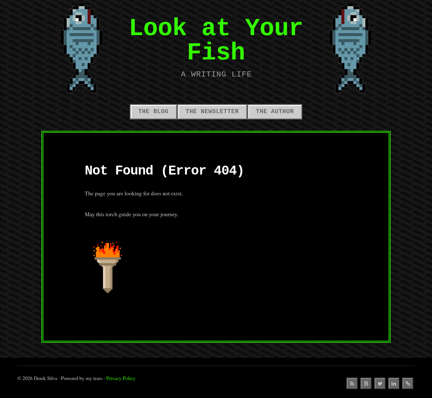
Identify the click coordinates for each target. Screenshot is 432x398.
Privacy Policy (120, 378)
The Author (275, 111)
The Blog (153, 111)
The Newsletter (212, 111)
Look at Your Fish (216, 41)
